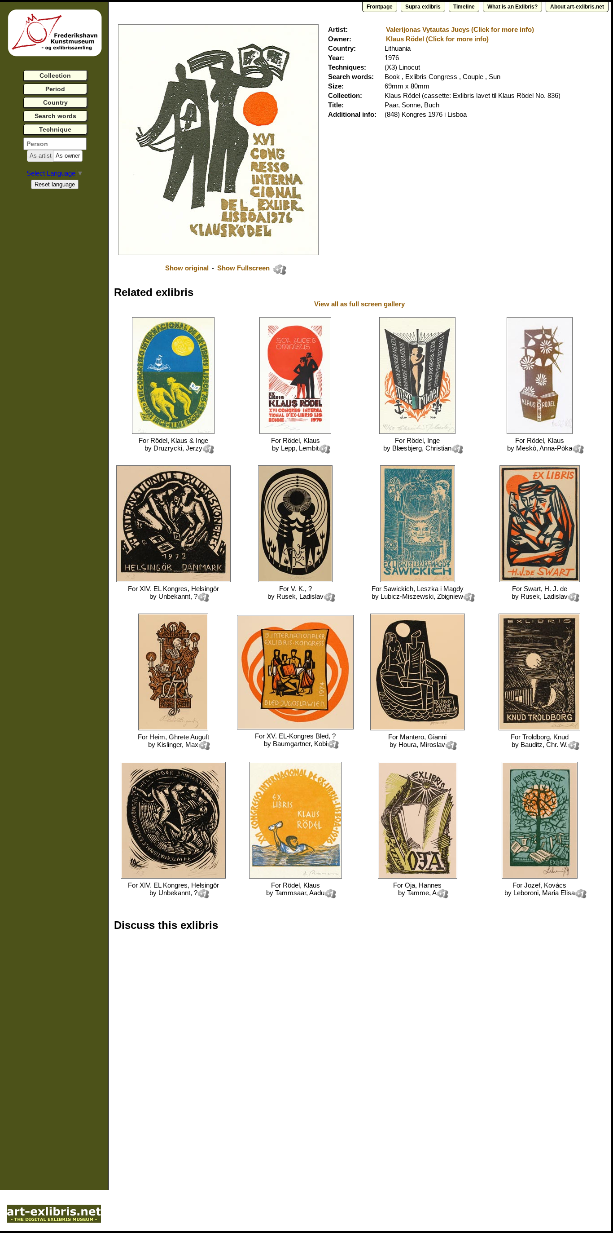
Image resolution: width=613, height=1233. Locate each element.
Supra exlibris (423, 7)
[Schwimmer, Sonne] (295, 876)
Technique (55, 129)
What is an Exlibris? (512, 7)
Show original (187, 268)
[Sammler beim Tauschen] (295, 727)
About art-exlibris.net (577, 7)
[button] (40, 156)
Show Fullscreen (244, 268)
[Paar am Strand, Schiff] (173, 431)
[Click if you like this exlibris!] (279, 269)
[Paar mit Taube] (539, 579)
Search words (55, 115)
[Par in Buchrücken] (417, 431)
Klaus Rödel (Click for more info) (437, 39)
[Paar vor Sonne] (295, 431)
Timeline (464, 7)
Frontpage (380, 7)
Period (55, 89)
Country (55, 102)
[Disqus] (252, 1053)
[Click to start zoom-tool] (218, 252)
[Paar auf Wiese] (295, 579)
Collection (55, 75)
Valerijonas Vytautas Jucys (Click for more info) (460, 29)
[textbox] (55, 143)
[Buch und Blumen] (540, 431)
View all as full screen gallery (360, 304)
